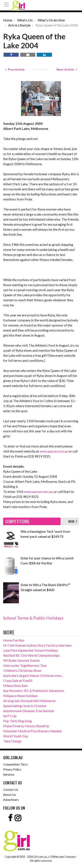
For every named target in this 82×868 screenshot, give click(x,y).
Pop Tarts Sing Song (17, 721)
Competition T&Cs (15, 764)
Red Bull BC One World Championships (31, 655)
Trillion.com (57, 856)
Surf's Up (10, 716)
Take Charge (12, 741)
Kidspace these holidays (20, 696)
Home (7, 20)
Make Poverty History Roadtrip (26, 726)
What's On (25, 20)
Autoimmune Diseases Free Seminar (28, 711)
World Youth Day (15, 736)
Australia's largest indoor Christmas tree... (33, 675)
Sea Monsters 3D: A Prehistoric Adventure (33, 691)
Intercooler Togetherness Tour (25, 665)
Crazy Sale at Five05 (17, 681)
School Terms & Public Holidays (33, 617)
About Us (9, 794)
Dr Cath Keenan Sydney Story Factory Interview (37, 645)
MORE (72, 521)
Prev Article (15, 69)
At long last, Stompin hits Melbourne (29, 701)
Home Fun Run (13, 640)
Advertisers (11, 799)
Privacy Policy (12, 769)
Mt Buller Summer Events (21, 660)
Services (8, 774)
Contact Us (10, 789)
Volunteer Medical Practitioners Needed (32, 731)
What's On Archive (51, 20)
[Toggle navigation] (7, 4)
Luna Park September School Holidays (30, 650)
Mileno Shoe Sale (15, 686)
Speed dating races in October (25, 706)
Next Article (66, 69)
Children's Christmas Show (22, 670)
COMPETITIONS (17, 521)
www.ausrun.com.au (54, 451)
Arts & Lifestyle (19, 25)
